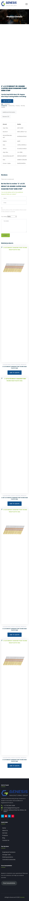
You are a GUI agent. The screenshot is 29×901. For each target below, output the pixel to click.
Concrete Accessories (8, 859)
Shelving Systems (7, 857)
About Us (5, 830)
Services (4, 833)
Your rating (4, 216)
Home (4, 828)
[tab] (9, 112)
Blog (3, 838)
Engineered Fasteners (8, 852)
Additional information (9, 112)
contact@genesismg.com (11, 808)
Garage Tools (6, 854)
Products (18, 105)
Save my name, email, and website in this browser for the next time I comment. (13, 210)
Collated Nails (11, 105)
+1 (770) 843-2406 (9, 805)
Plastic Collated (15, 364)
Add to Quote (7, 101)
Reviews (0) (6, 116)
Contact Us (5, 840)
